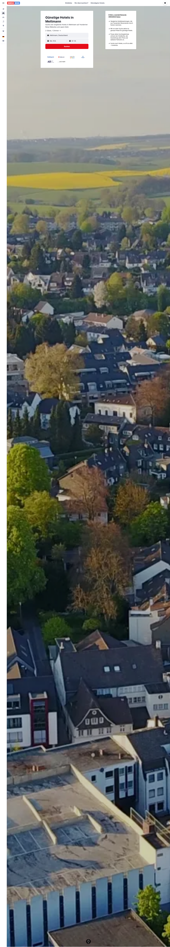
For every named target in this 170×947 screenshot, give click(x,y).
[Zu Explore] (3, 26)
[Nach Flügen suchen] (3, 9)
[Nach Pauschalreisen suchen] (3, 21)
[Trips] (3, 31)
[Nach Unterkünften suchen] (3, 13)
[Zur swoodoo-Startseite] (13, 3)
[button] (3, 3)
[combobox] (53, 31)
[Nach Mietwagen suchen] (3, 17)
